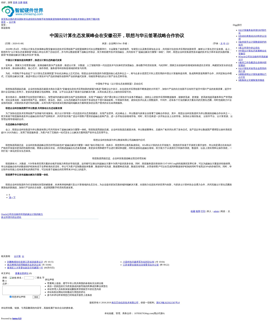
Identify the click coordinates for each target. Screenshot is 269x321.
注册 (20, 2)
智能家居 (50, 19)
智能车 (67, 19)
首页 (3, 19)
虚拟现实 (32, 19)
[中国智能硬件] (23, 16)
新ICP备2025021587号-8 (168, 302)
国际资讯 (23, 19)
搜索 (25, 2)
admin (216, 211)
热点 (8, 19)
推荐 (198, 211)
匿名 (39, 277)
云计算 (12, 22)
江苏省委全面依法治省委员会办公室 (141, 265)
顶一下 (12, 197)
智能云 (83, 19)
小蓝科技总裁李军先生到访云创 (138, 262)
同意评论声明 (18, 297)
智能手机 (41, 19)
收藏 (193, 211)
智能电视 (59, 19)
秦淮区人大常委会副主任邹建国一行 (25, 268)
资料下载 (90, 19)
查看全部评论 (22, 273)
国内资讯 (14, 19)
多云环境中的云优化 (11, 217)
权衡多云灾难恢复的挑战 (251, 80)
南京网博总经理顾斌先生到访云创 (24, 265)
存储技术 (75, 19)
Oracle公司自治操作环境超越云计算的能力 (22, 214)
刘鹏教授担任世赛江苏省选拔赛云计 (25, 262)
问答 (97, 19)
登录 (15, 2)
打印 (203, 211)
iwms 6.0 (16, 318)
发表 (36, 297)
